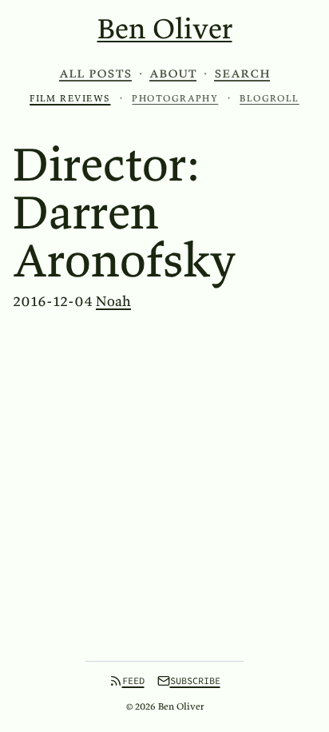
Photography (175, 98)
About (172, 73)
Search (242, 73)
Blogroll (269, 98)
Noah (113, 301)
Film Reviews (70, 98)
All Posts (95, 73)
